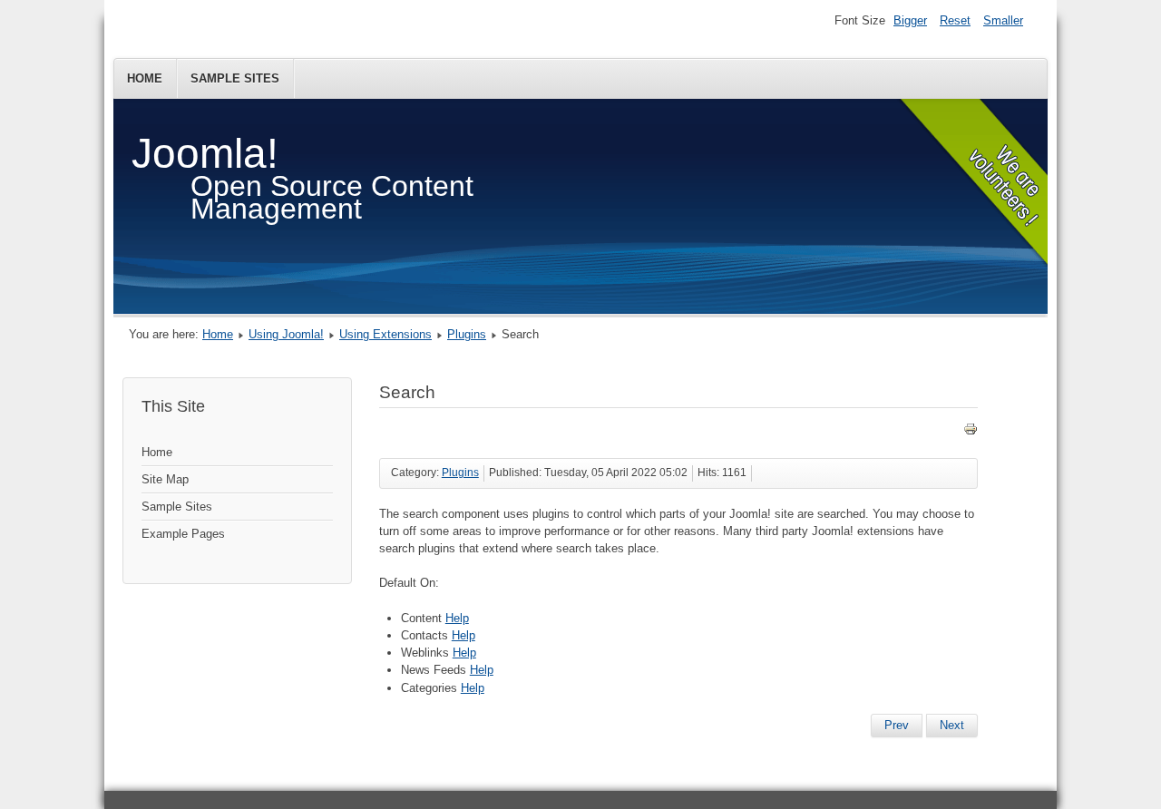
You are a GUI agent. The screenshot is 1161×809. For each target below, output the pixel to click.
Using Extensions (385, 334)
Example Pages (183, 534)
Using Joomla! (286, 334)
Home (144, 78)
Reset (955, 20)
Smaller (1003, 20)
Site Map (165, 479)
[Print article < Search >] (970, 432)
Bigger (910, 20)
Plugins (466, 334)
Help (457, 618)
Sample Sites (234, 78)
